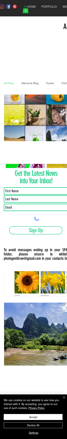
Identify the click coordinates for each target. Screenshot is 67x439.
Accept (33, 417)
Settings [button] (33, 433)
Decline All (33, 425)
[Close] (61, 399)
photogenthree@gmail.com (22, 258)
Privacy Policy (36, 408)
